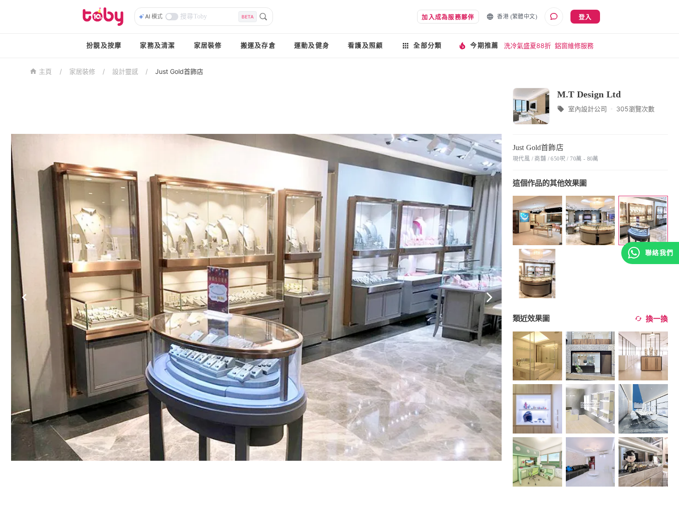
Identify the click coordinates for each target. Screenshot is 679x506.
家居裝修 (208, 45)
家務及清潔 (157, 45)
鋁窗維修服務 (574, 45)
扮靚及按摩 (103, 45)
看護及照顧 (365, 45)
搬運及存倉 (258, 45)
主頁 (45, 71)
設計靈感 (125, 71)
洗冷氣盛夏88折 (527, 45)
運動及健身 (311, 45)
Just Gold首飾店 (179, 71)
